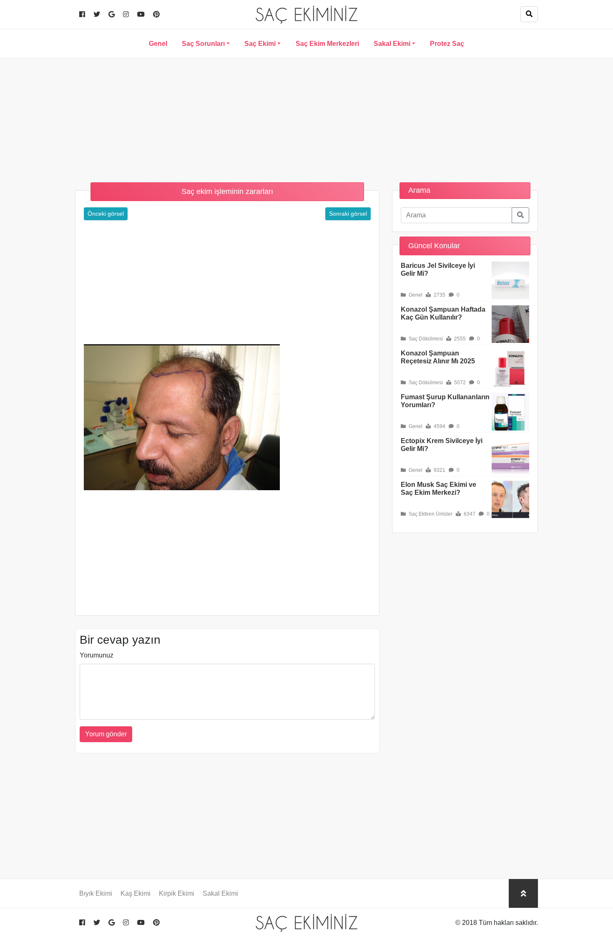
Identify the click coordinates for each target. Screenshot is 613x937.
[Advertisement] (306, 116)
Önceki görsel (106, 213)
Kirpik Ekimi (176, 893)
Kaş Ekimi (136, 893)
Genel (158, 43)
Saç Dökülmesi (425, 339)
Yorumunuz (96, 655)
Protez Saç (447, 43)
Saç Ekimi (260, 43)
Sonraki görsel (348, 213)
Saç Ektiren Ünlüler (429, 514)
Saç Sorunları (203, 43)
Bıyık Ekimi (95, 893)
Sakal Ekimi (392, 43)
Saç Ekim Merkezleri (327, 43)
